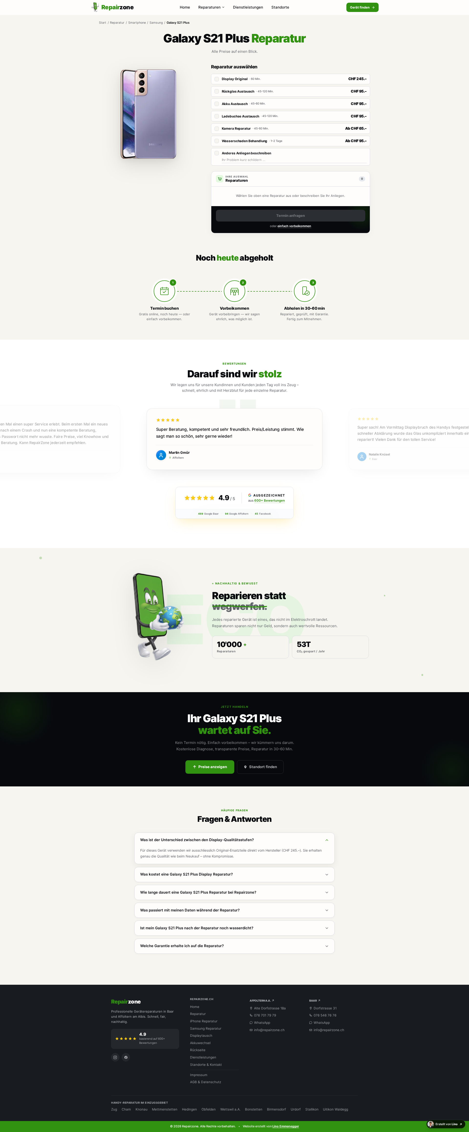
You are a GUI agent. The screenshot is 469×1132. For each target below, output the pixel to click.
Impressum (198, 1075)
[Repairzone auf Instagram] (115, 1057)
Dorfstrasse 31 (325, 1008)
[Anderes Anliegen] (216, 153)
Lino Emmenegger (285, 1126)
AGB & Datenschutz (205, 1082)
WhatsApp (262, 1023)
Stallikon (312, 1109)
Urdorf (296, 1109)
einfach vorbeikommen (294, 226)
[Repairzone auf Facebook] (126, 1057)
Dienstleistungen (248, 7)
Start (102, 22)
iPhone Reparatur (203, 1021)
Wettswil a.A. (230, 1109)
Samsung (156, 22)
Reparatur (117, 22)
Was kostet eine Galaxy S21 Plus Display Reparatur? (186, 874)
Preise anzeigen (212, 766)
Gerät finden (360, 7)
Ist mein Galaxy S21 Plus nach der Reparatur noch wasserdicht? (196, 928)
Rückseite (197, 1050)
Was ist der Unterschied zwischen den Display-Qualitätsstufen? (197, 839)
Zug (114, 1109)
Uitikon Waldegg (335, 1109)
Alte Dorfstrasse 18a (270, 1008)
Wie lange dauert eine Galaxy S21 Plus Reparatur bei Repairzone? (198, 892)
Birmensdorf (276, 1109)
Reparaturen (209, 7)
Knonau (142, 1109)
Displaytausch (201, 1035)
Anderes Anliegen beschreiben (246, 153)
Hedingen (189, 1109)
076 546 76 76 (325, 1015)
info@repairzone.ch (269, 1030)
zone (126, 1001)
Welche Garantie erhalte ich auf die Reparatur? (182, 945)
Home (185, 7)
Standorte (280, 7)
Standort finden (263, 766)
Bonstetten (253, 1109)
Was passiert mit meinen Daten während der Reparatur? (190, 910)
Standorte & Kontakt (206, 1065)
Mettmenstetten (164, 1109)
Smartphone (137, 22)
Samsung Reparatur (205, 1028)
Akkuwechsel (200, 1043)
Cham (126, 1109)
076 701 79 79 (265, 1015)
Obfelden (209, 1109)
